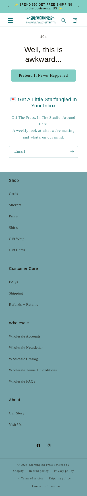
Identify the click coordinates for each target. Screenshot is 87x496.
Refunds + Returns (23, 304)
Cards (13, 194)
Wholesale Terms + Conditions (33, 370)
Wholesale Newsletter (26, 347)
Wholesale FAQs (22, 381)
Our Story (16, 413)
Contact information (46, 486)
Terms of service (32, 478)
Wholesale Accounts (24, 336)
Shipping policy (60, 478)
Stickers (15, 205)
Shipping (16, 293)
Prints (13, 216)
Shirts (13, 228)
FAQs (13, 282)
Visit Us (15, 425)
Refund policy (39, 470)
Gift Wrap (16, 239)
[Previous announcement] (9, 6)
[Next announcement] (78, 6)
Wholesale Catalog (23, 359)
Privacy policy (64, 470)
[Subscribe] (72, 152)
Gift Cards (17, 250)
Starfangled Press (41, 464)
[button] (10, 20)
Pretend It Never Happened (43, 75)
